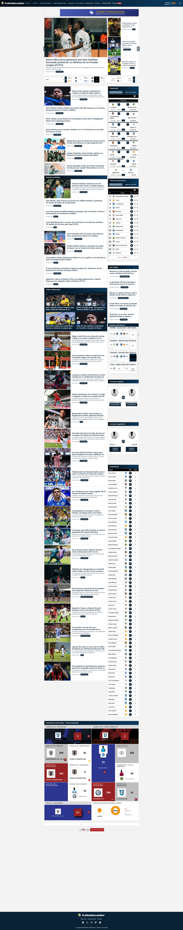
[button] (28, 3)
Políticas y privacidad (102, 927)
